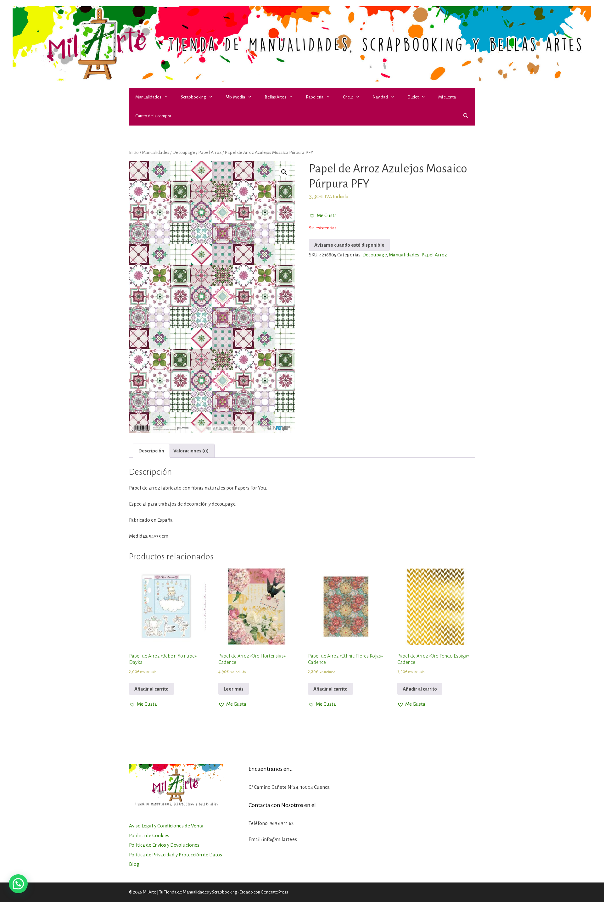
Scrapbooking (193, 97)
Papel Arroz (209, 152)
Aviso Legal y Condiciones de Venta (166, 825)
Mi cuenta (447, 97)
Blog (134, 864)
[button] (168, 97)
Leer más (233, 689)
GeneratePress (274, 892)
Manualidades (148, 97)
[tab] (151, 451)
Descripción (151, 450)
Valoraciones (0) (191, 450)
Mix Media (235, 97)
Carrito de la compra (153, 116)
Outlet (413, 97)
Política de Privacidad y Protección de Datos (175, 854)
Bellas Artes (275, 97)
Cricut (348, 97)
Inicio (134, 152)
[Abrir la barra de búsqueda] (465, 116)
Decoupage (183, 152)
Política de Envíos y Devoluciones (164, 845)
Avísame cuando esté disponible (349, 245)
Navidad (380, 97)
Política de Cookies (149, 835)
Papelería (314, 97)
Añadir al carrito (151, 689)
